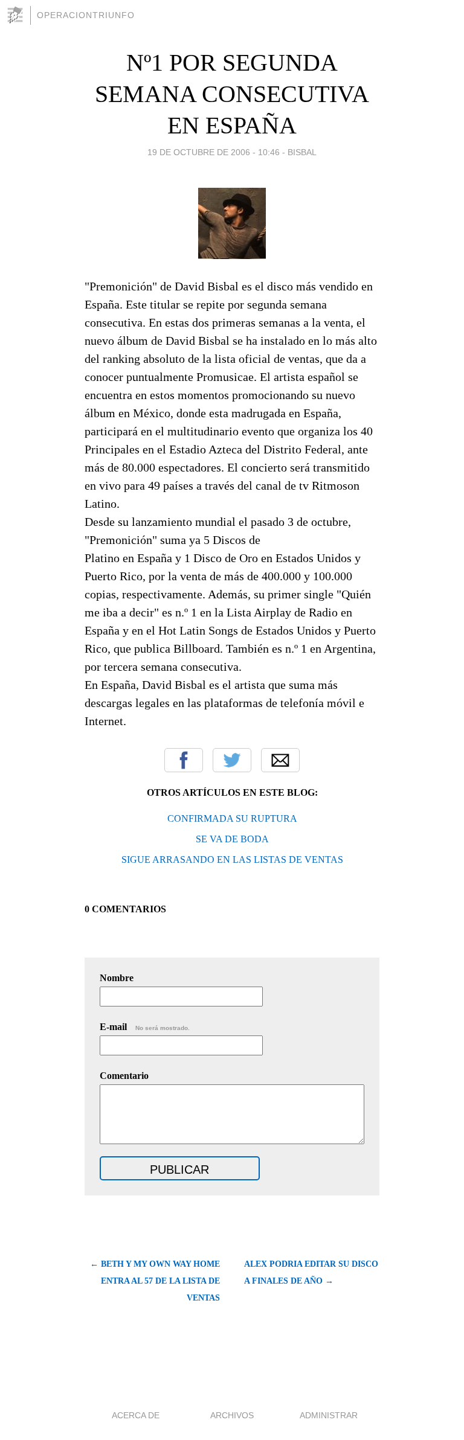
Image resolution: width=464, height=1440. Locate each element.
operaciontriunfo (86, 15)
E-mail (145, 1027)
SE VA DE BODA (232, 839)
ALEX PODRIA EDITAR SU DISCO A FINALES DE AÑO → (311, 1272)
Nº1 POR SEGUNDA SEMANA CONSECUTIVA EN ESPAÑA (232, 94)
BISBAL (302, 152)
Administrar (329, 1415)
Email (280, 760)
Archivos (232, 1415)
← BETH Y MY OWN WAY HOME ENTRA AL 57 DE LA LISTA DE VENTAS (155, 1280)
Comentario (124, 1075)
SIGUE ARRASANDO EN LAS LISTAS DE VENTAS (232, 859)
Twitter (232, 760)
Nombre (117, 978)
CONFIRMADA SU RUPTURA (232, 818)
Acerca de (136, 1415)
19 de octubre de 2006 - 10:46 (213, 152)
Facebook (183, 760)
